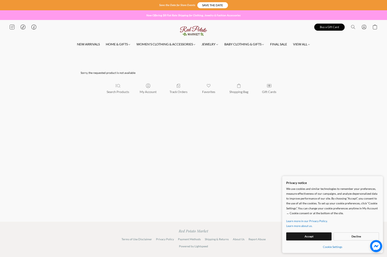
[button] (212, 5)
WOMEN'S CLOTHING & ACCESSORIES (165, 44)
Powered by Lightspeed (193, 246)
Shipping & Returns (217, 239)
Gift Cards (269, 92)
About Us (238, 239)
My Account (148, 92)
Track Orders (178, 92)
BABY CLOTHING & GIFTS (243, 44)
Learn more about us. (299, 226)
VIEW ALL (300, 44)
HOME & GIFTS (117, 44)
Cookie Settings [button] (332, 247)
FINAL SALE (278, 44)
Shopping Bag (238, 92)
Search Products (118, 92)
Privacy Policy (165, 239)
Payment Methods (189, 239)
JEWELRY (209, 44)
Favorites (208, 92)
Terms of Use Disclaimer (137, 239)
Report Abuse (257, 239)
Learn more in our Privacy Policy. (307, 221)
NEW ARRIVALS (88, 44)
